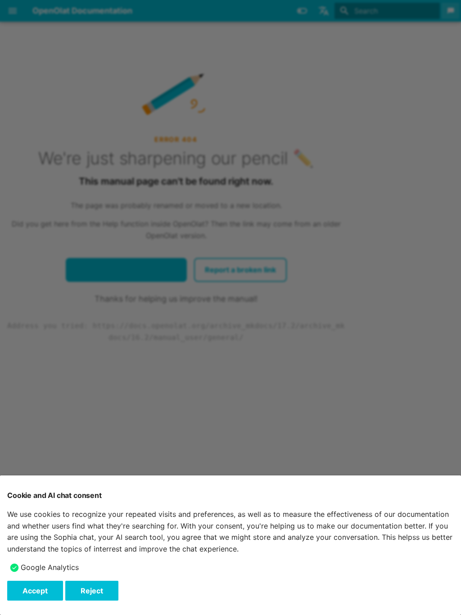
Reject (92, 590)
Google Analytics (50, 567)
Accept (35, 590)
